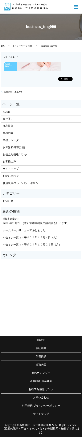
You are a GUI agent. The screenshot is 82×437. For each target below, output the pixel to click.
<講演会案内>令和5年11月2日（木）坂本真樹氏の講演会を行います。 (36, 221)
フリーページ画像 (23, 46)
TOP (3, 46)
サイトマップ (11, 168)
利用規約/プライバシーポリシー (22, 183)
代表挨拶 (8, 125)
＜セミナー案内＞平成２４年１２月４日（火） (31, 237)
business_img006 (13, 91)
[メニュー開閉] (76, 7)
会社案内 (8, 118)
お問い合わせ (11, 176)
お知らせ (8, 201)
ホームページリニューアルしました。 (25, 230)
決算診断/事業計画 (14, 147)
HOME (6, 111)
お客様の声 (9, 161)
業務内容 (8, 133)
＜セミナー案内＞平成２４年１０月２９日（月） (32, 244)
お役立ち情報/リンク (15, 154)
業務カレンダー (12, 140)
